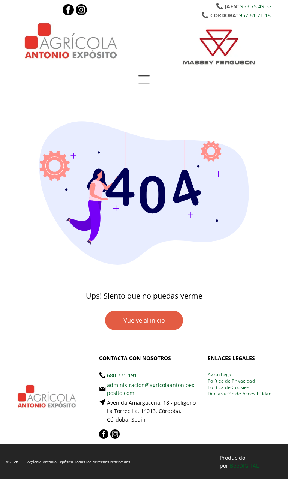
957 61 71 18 (255, 15)
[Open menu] (144, 80)
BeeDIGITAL (244, 465)
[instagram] (81, 10)
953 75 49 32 (256, 6)
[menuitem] (220, 374)
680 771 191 (122, 375)
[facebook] (68, 10)
